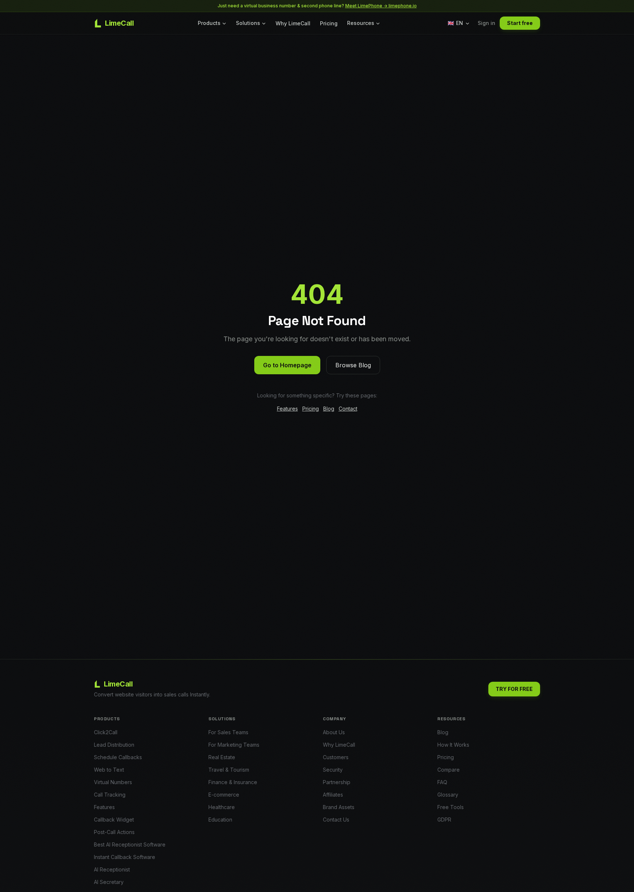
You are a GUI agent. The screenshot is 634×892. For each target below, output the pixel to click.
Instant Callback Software (124, 857)
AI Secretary (109, 882)
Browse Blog (353, 365)
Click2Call (105, 732)
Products (209, 23)
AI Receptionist (112, 869)
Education (220, 819)
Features (287, 408)
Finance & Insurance (232, 782)
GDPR (444, 819)
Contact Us (336, 819)
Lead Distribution (114, 745)
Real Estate (221, 757)
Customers (336, 757)
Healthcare (221, 807)
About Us (334, 732)
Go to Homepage (287, 365)
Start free (520, 23)
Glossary (447, 794)
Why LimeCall (293, 23)
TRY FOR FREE (514, 689)
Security (333, 770)
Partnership (336, 782)
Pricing (329, 23)
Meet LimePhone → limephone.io (381, 5)
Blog (328, 408)
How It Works (453, 745)
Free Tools (450, 807)
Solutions (248, 23)
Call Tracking (109, 794)
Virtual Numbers (113, 782)
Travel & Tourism (228, 770)
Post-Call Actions (114, 832)
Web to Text (109, 770)
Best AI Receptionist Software (129, 844)
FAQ (442, 782)
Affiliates (333, 794)
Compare (448, 770)
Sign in (486, 23)
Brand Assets (338, 807)
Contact (348, 408)
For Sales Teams (228, 732)
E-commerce (223, 794)
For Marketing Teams (233, 745)
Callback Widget (114, 819)
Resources (360, 23)
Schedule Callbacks (118, 757)
